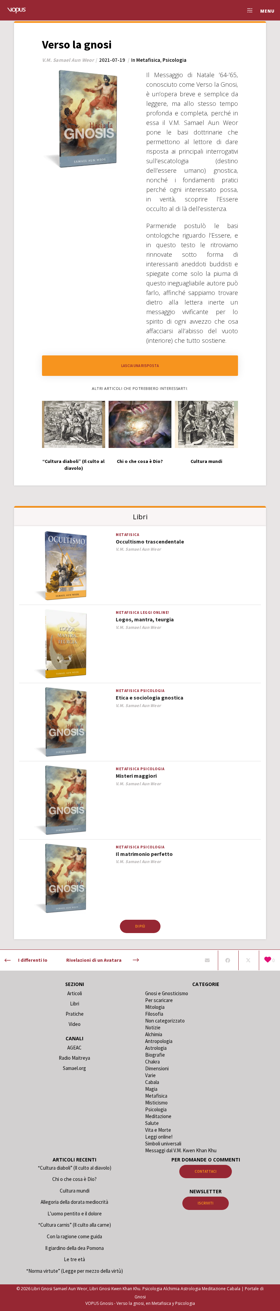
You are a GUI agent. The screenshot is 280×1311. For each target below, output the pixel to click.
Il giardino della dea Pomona (74, 1248)
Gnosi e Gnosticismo (166, 993)
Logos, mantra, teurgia (145, 619)
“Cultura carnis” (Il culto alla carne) (74, 1225)
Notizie (152, 1027)
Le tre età (74, 1259)
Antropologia (158, 1041)
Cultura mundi (74, 1190)
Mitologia (155, 1007)
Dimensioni (157, 1068)
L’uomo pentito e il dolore (74, 1213)
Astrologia (156, 1048)
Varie (150, 1075)
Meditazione (158, 1116)
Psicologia (174, 60)
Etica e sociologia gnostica (149, 697)
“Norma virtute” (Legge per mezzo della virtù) (74, 1271)
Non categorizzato (165, 1020)
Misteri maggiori (136, 775)
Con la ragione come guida (74, 1236)
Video (75, 1024)
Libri (74, 1003)
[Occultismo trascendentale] (65, 566)
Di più (140, 926)
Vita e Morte (158, 1130)
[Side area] (247, 10)
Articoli (74, 993)
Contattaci (205, 1171)
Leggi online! (154, 612)
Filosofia (154, 1014)
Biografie (155, 1055)
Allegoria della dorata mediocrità (74, 1202)
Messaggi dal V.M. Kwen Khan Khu (180, 1150)
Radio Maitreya (74, 1058)
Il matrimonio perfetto (144, 853)
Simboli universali (163, 1143)
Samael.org (74, 1068)
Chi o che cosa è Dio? (74, 1179)
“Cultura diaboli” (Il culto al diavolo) (74, 1168)
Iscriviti (205, 1203)
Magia (151, 1089)
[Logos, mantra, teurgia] (65, 644)
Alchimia (153, 1034)
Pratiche (75, 1014)
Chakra (152, 1061)
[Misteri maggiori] (65, 800)
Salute (152, 1123)
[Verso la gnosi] (207, 960)
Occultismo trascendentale (150, 541)
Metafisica (148, 60)
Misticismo (156, 1102)
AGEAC (74, 1047)
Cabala (152, 1082)
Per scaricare (159, 1000)
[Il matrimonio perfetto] (65, 879)
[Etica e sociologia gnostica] (65, 722)
